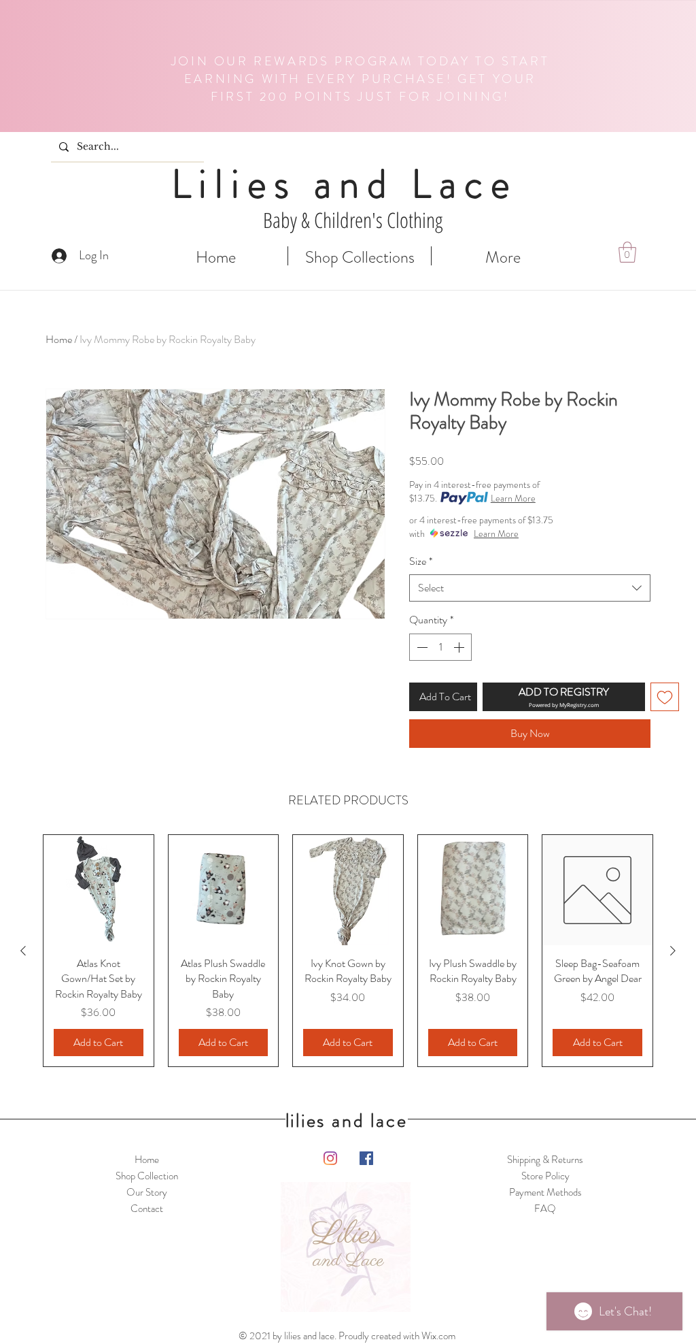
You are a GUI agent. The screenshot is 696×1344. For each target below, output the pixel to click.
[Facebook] (366, 1158)
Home (59, 339)
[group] (348, 951)
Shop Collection (147, 1175)
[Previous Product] (23, 951)
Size (420, 561)
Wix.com (438, 1335)
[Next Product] (673, 951)
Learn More (513, 498)
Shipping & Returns (545, 1159)
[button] (627, 252)
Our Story (146, 1192)
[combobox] (529, 588)
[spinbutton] (440, 647)
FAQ (545, 1208)
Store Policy (545, 1175)
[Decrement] (420, 647)
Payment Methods (545, 1192)
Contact (146, 1208)
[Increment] (460, 647)
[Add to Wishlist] (664, 697)
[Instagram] (330, 1158)
